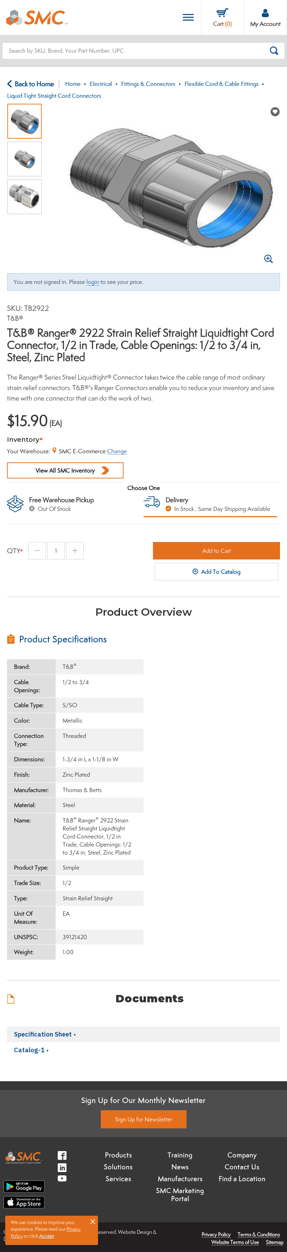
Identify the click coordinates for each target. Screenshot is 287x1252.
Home (72, 84)
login (92, 282)
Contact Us (242, 1167)
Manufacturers (180, 1178)
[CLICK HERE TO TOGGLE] (188, 17)
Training (180, 1155)
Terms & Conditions (259, 1234)
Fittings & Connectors (148, 84)
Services (118, 1178)
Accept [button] (46, 1236)
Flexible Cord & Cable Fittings (221, 84)
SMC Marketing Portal (180, 1194)
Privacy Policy (216, 1234)
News (180, 1167)
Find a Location (242, 1178)
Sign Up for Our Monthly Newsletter (143, 1100)
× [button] (93, 1221)
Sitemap (275, 1242)
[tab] (75, 639)
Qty (14, 551)
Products (118, 1155)
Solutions (118, 1167)
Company (242, 1155)
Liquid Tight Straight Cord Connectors (54, 96)
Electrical (101, 84)
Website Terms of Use (235, 1242)
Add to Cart (216, 551)
